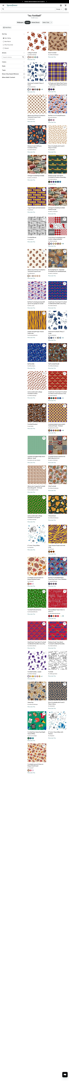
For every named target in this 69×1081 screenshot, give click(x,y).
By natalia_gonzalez (52, 673)
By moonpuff (30, 581)
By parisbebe (30, 426)
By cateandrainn (31, 119)
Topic (13, 70)
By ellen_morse (31, 305)
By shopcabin (31, 547)
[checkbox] (24, 74)
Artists (13, 53)
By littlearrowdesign (32, 54)
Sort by (13, 34)
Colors (13, 62)
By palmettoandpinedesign (54, 613)
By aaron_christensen (32, 177)
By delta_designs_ (31, 365)
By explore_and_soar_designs (34, 460)
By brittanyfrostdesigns (53, 54)
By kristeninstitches (32, 149)
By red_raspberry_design (33, 489)
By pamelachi (31, 239)
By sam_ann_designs (32, 735)
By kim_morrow (51, 86)
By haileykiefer (51, 149)
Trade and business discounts (34, 1)
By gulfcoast (30, 209)
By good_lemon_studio (53, 427)
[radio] (3, 38)
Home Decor (36, 22)
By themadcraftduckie (32, 335)
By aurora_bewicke (52, 117)
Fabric (28, 22)
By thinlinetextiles (32, 86)
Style (13, 66)
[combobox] (59, 9)
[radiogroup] (13, 43)
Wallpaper (20, 22)
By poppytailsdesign (52, 581)
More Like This (31, 59)
